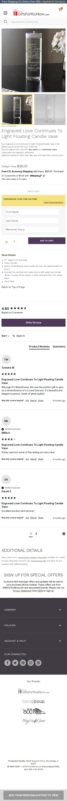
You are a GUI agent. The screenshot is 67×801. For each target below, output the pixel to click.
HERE (40, 590)
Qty (6, 242)
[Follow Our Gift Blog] (38, 663)
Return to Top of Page (13, 287)
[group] (33, 308)
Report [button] (33, 400)
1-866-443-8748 (35, 769)
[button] (31, 534)
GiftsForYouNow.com (32, 766)
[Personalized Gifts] (31, 12)
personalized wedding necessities (32, 557)
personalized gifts (38, 561)
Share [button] (40, 400)
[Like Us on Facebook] (7, 663)
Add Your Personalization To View (33, 795)
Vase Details (9, 255)
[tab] (39, 347)
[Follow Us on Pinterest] (23, 663)
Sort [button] (4, 335)
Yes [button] (27, 400)
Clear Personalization (53, 202)
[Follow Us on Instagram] (31, 663)
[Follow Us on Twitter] (15, 663)
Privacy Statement (22, 590)
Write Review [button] (33, 322)
